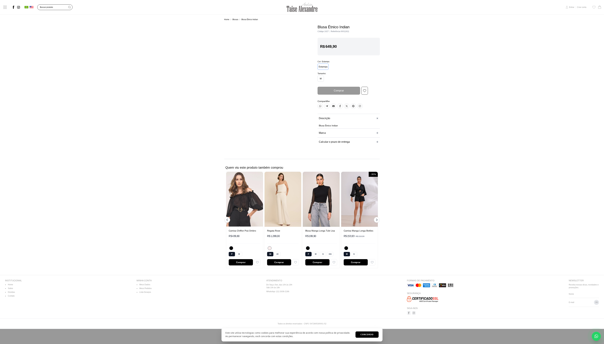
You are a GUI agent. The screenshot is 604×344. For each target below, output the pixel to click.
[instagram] (18, 7)
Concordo (367, 334)
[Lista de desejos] (594, 7)
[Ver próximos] (376, 220)
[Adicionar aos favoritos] (257, 262)
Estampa (323, 66)
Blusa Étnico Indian (249, 19)
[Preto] (231, 248)
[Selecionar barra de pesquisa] (69, 7)
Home (226, 19)
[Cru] (269, 248)
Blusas (235, 19)
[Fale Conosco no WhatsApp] (596, 336)
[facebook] (13, 7)
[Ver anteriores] (227, 220)
